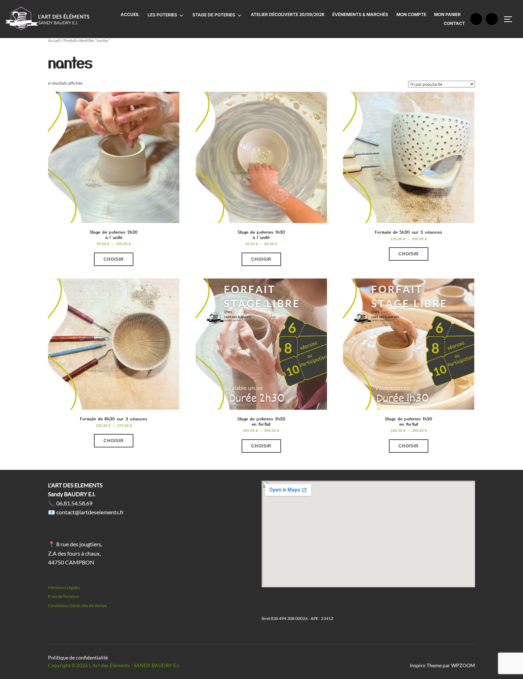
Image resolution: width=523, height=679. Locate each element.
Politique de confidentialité (78, 657)
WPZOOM (463, 665)
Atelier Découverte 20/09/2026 (287, 14)
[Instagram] (492, 19)
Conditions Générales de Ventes (77, 605)
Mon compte (411, 14)
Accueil (130, 14)
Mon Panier (447, 14)
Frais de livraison (63, 596)
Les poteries (162, 14)
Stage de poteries (213, 14)
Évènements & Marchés (360, 14)
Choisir (114, 259)
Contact (454, 23)
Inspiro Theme (426, 665)
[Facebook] (476, 19)
